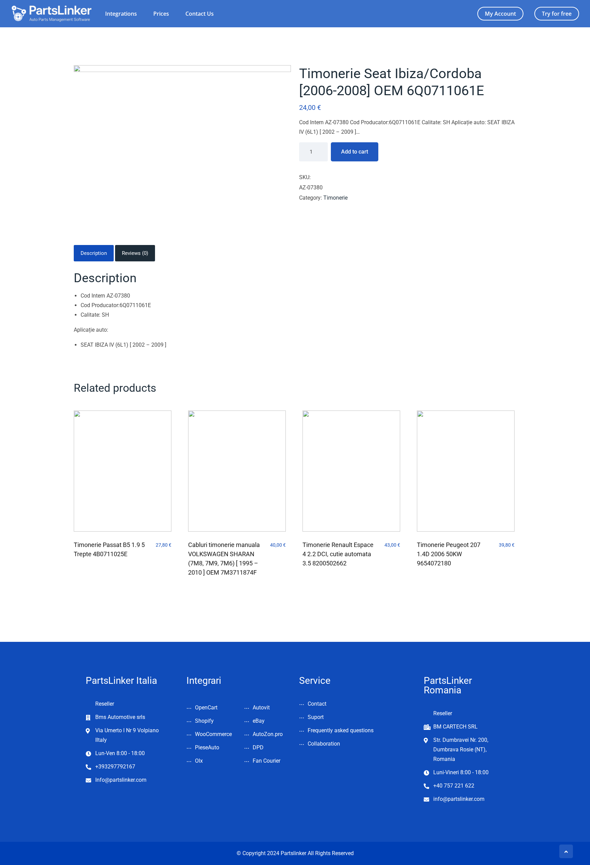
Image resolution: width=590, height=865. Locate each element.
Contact (317, 704)
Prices (161, 13)
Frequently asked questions (341, 730)
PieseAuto (207, 747)
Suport (316, 717)
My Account (500, 13)
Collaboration (324, 743)
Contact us (199, 13)
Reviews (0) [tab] (135, 253)
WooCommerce (213, 734)
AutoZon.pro (268, 734)
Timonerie (335, 197)
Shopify (204, 721)
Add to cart (354, 151)
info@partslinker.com (458, 799)
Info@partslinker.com (120, 780)
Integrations (121, 13)
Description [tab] (94, 253)
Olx (199, 761)
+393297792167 (115, 766)
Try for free (557, 13)
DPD (258, 747)
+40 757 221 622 (453, 785)
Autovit (261, 707)
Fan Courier (266, 761)
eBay (259, 721)
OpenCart (206, 707)
